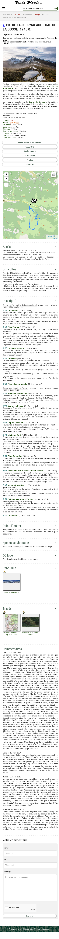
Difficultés (9, 269)
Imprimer (30, 164)
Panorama (9, 568)
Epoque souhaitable (16, 543)
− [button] (6, 178)
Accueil (17, 14)
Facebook (46, 929)
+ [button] (6, 174)
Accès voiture (30, 151)
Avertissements (15, 929)
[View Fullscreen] (6, 185)
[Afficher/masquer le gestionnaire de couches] (53, 174)
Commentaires (12, 649)
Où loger (8, 555)
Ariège (37, 14)
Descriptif (9, 301)
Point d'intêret (12, 526)
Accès (7, 247)
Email (6, 860)
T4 (12, 120)
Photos (30, 160)
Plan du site (28, 929)
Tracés (7, 608)
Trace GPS (29, 147)
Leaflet (49, 236)
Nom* (6, 848)
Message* (8, 871)
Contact (37, 929)
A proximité (30, 156)
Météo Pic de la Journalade (29, 143)
